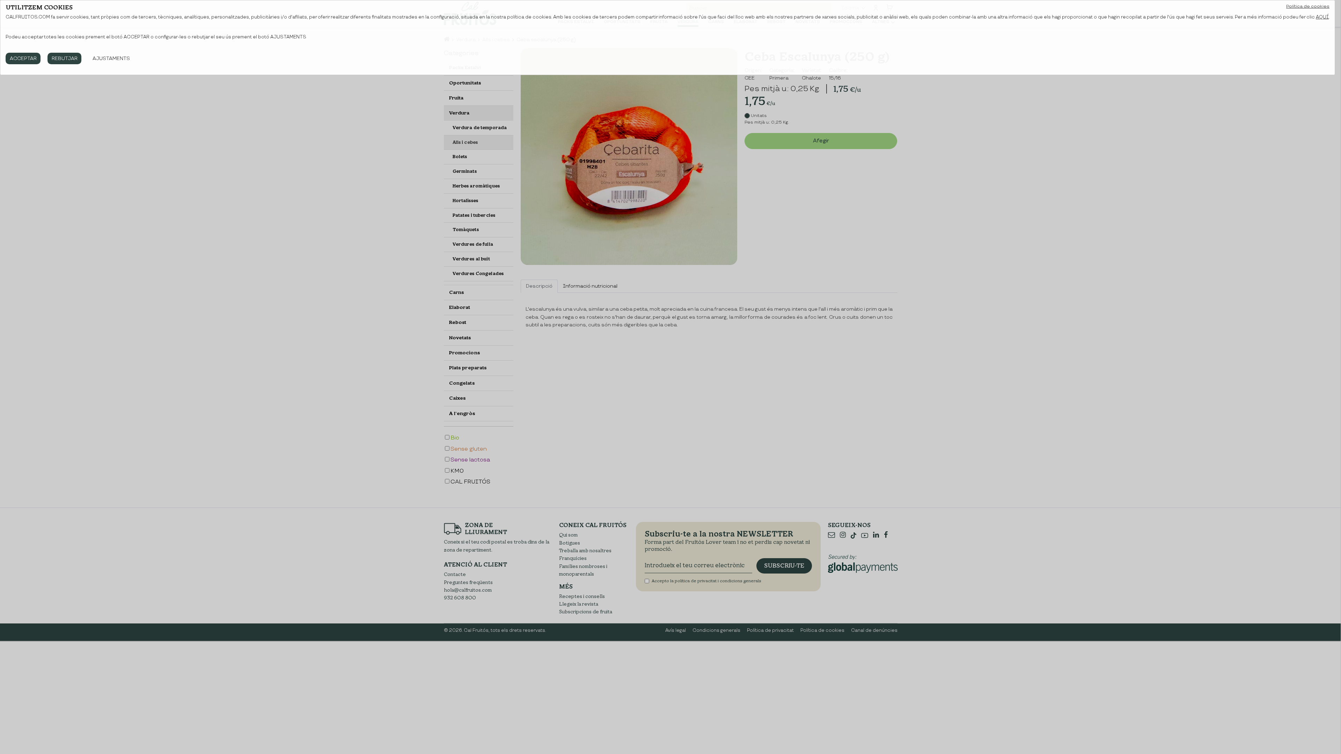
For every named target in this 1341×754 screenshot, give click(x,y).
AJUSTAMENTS (111, 58)
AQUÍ (1322, 17)
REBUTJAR (65, 58)
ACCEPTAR (23, 58)
